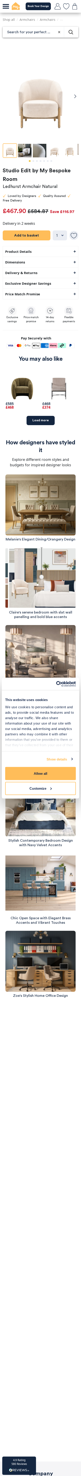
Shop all (9, 19)
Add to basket (26, 235)
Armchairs (27, 19)
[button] (19, 1466)
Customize (37, 788)
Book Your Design (38, 6)
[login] (57, 6)
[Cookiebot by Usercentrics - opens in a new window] (57, 684)
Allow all (40, 773)
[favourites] (66, 6)
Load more (40, 420)
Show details (57, 759)
